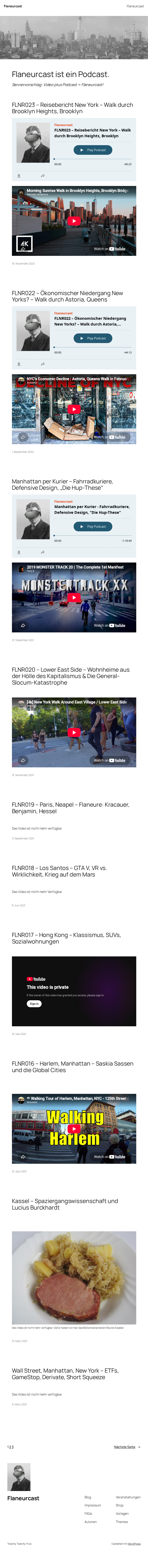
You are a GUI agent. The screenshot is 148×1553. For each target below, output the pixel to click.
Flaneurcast (13, 6)
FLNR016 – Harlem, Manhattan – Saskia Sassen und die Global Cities (73, 1066)
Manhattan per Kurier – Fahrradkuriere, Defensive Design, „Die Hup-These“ (62, 484)
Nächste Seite (127, 1447)
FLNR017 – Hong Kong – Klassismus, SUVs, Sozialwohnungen (66, 938)
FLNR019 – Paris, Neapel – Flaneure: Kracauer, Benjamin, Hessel (71, 807)
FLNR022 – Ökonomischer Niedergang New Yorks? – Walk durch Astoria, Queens (67, 296)
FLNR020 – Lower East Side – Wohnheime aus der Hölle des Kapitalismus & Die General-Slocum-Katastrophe (71, 676)
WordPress (134, 1543)
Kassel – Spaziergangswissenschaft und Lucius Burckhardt (65, 1204)
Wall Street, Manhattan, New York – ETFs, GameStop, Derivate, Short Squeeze (65, 1373)
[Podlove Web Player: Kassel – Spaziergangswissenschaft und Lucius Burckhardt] (74, 1220)
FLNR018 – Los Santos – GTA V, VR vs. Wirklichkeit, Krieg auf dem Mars (59, 871)
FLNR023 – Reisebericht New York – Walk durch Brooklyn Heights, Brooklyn (72, 107)
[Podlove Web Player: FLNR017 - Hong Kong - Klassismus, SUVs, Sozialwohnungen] (74, 951)
